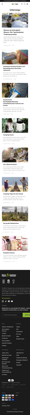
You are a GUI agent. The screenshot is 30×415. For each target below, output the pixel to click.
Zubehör (4, 345)
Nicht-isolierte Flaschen (5, 330)
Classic (18, 326)
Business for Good (6, 355)
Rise (17, 329)
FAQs (17, 355)
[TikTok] (6, 301)
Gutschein (19, 365)
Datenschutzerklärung (14, 384)
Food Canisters (6, 340)
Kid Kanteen (19, 331)
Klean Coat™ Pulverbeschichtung (7, 366)
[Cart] (27, 4)
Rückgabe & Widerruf (22, 360)
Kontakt (18, 362)
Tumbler (4, 333)
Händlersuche (20, 352)
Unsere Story (5, 352)
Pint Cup (18, 334)
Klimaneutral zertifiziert (5, 358)
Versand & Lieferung (21, 357)
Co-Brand (4, 374)
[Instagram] (3, 301)
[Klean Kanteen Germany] (15, 4)
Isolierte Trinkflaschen (7, 326)
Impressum (4, 384)
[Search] (22, 4)
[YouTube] (12, 301)
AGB (8, 384)
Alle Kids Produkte (7, 343)
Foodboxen (5, 338)
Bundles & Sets (20, 339)
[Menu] (2, 4)
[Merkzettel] (24, 4)
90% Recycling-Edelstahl (6, 362)
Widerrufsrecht (23, 384)
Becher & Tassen (6, 335)
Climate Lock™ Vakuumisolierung (6, 371)
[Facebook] (9, 301)
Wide (17, 336)
